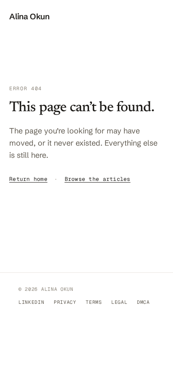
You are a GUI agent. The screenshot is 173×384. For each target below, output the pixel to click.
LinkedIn (31, 302)
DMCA (143, 302)
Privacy (65, 302)
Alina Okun (29, 16)
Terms (94, 302)
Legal (119, 302)
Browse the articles (98, 179)
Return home (28, 179)
